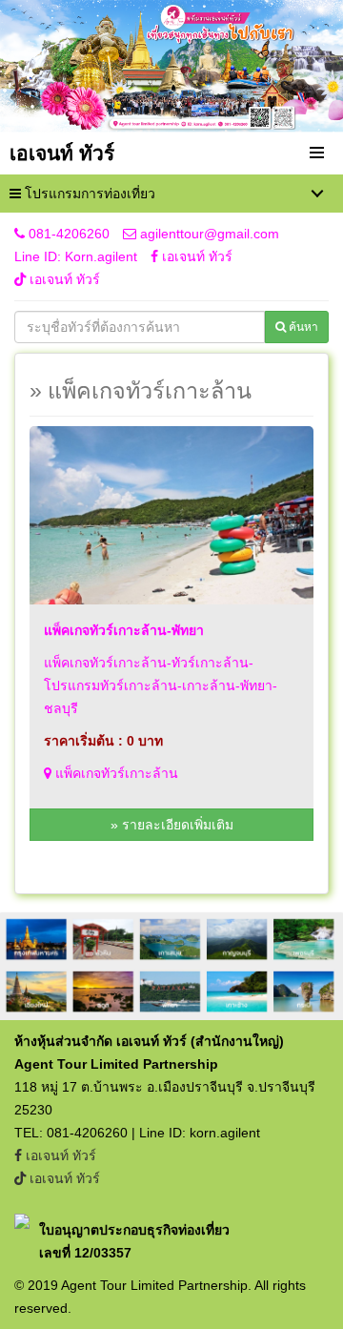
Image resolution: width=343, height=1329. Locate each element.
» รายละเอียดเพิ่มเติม (172, 824)
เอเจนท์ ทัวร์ (195, 256)
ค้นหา (302, 327)
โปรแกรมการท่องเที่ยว (88, 193)
